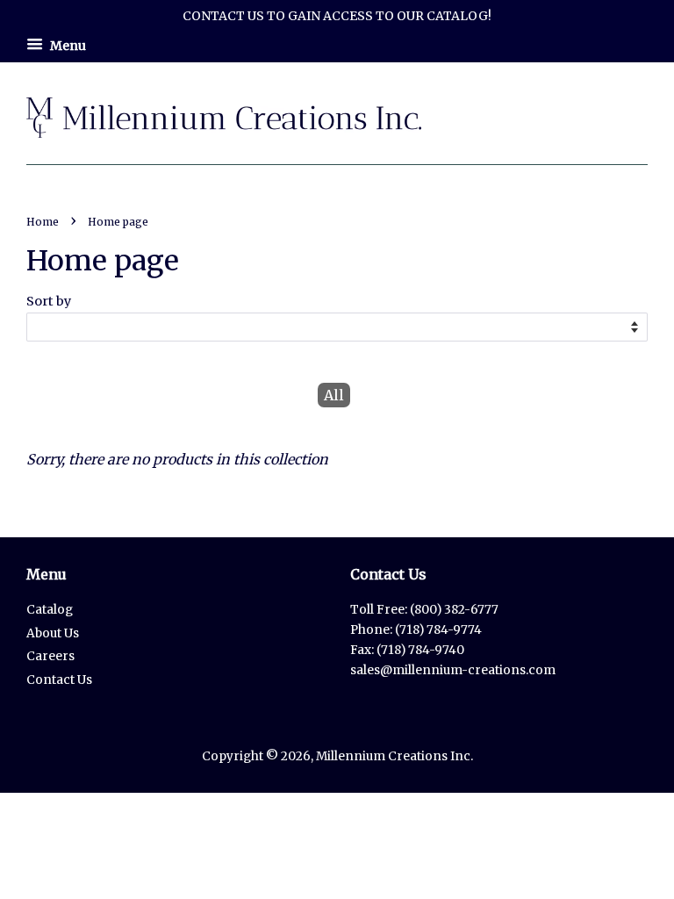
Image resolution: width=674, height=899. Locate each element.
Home (42, 221)
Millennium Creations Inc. (394, 756)
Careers (50, 656)
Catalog (49, 609)
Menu (66, 45)
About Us (52, 633)
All (334, 395)
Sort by (48, 301)
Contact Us (59, 679)
